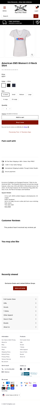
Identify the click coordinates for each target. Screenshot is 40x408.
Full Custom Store (25, 340)
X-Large (5, 99)
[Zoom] (32, 54)
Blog (3, 344)
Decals (22, 344)
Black (9, 85)
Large (29, 94)
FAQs (3, 349)
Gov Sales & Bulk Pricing (9, 340)
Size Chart (8, 206)
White (4, 85)
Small (13, 94)
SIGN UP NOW (20, 288)
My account (5, 361)
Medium (21, 94)
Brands (22, 354)
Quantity (4, 105)
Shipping (4, 113)
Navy (14, 85)
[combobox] (20, 16)
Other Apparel (24, 349)
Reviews (4, 347)
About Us (4, 342)
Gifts (21, 342)
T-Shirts (22, 347)
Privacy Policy (6, 356)
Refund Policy (5, 354)
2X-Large (14, 99)
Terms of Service (6, 359)
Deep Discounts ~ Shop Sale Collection (20, 2)
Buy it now (20, 122)
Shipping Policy (6, 352)
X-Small (5, 94)
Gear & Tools (23, 352)
